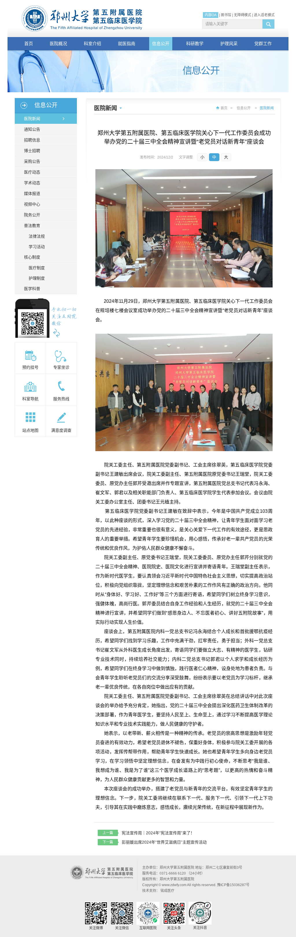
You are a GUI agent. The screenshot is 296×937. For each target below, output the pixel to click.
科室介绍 (92, 43)
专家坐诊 (61, 367)
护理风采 (229, 43)
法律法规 (37, 236)
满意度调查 (61, 430)
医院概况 (58, 43)
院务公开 (32, 215)
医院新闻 (32, 118)
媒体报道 (32, 193)
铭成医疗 (167, 891)
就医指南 (126, 43)
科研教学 (195, 43)
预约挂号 (30, 367)
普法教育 (32, 225)
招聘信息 (32, 140)
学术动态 (32, 182)
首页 (28, 43)
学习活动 (37, 246)
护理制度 (37, 278)
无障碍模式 (242, 15)
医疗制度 (37, 267)
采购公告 (32, 161)
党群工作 (263, 43)
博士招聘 (32, 150)
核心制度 (32, 257)
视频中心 (32, 204)
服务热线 (61, 398)
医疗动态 (32, 172)
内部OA (211, 15)
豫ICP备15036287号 (233, 885)
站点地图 (30, 430)
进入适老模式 (264, 15)
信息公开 (160, 43)
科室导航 (30, 398)
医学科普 (32, 288)
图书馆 (226, 15)
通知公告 (32, 129)
